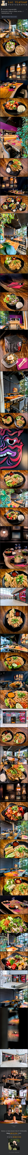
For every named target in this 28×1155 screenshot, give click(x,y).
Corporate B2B (12, 9)
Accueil (5, 9)
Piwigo (14, 1126)
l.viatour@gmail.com (14, 1134)
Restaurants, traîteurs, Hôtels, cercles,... (12, 11)
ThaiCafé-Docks (5, 13)
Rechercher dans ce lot (10, 16)
